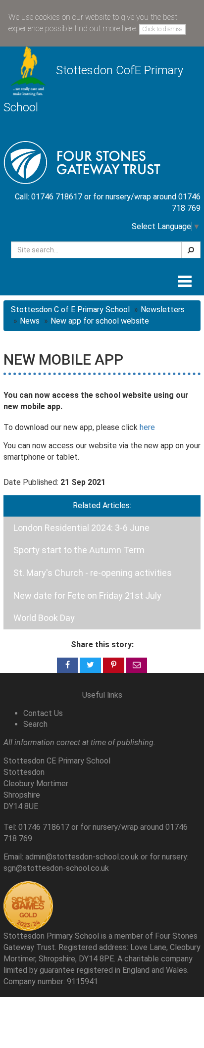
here (147, 427)
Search (35, 724)
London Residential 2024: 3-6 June (81, 528)
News (30, 321)
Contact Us (43, 713)
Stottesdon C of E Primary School (70, 309)
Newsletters (163, 309)
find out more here (105, 28)
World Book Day (44, 618)
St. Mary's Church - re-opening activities (92, 573)
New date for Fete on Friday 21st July (87, 595)
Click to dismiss (162, 29)
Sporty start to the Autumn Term (79, 550)
